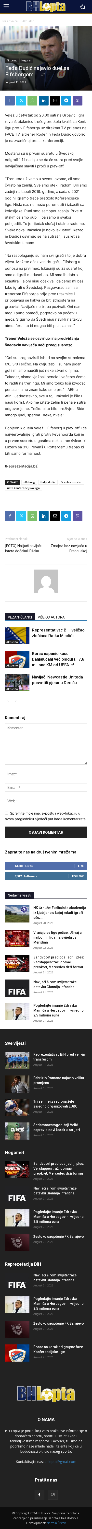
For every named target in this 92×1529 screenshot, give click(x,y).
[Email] (55, 100)
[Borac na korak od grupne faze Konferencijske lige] (17, 1353)
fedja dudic (47, 482)
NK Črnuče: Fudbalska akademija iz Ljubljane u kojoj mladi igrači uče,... (59, 913)
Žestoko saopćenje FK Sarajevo (58, 1236)
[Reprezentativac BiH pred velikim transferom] (17, 1060)
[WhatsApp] (32, 100)
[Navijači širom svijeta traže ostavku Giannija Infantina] (17, 988)
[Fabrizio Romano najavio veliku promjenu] (17, 1084)
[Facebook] (10, 100)
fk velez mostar (71, 482)
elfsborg (29, 482)
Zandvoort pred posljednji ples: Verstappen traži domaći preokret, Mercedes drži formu (58, 962)
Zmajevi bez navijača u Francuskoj (69, 548)
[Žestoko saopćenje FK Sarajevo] (17, 1242)
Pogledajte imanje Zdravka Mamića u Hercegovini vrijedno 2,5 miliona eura (58, 1010)
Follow (78, 876)
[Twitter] (21, 100)
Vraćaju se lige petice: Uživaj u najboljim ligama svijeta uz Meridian (57, 937)
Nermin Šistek (56, 1523)
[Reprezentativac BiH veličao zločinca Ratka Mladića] (17, 635)
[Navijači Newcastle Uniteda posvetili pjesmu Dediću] (17, 682)
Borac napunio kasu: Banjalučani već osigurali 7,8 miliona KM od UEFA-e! (58, 659)
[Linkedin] (44, 100)
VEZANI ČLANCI (20, 617)
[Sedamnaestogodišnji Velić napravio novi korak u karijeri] (17, 1131)
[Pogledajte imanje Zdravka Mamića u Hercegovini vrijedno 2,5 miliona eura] (17, 1011)
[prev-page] (8, 701)
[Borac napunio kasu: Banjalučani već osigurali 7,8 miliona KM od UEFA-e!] (17, 659)
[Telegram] (66, 100)
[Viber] (77, 100)
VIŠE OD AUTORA (51, 617)
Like (81, 866)
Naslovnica (10, 21)
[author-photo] (46, 593)
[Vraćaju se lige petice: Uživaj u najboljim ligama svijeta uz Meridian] (17, 938)
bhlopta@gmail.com (60, 1461)
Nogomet (26, 60)
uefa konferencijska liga (23, 488)
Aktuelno (28, 21)
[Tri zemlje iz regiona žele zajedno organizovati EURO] (17, 1107)
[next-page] (16, 701)
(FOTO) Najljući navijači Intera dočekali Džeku (23, 548)
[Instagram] (53, 1495)
